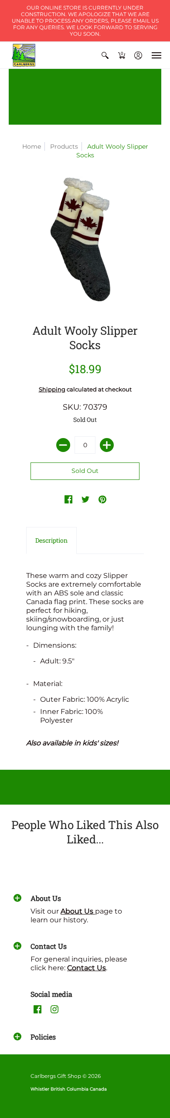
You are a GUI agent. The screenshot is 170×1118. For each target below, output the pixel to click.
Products (64, 146)
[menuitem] (105, 55)
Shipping (52, 389)
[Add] (107, 445)
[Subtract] (63, 445)
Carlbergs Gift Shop (56, 1076)
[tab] (51, 540)
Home (31, 146)
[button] (105, 55)
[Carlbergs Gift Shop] (24, 55)
